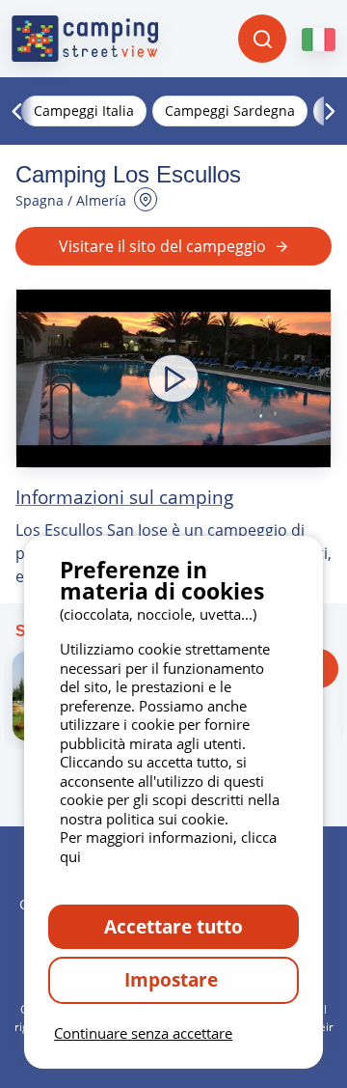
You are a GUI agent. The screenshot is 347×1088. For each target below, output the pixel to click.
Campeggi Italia (84, 110)
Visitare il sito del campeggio (162, 246)
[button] (173, 378)
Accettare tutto (173, 926)
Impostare (173, 979)
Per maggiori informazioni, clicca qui (168, 846)
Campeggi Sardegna (230, 110)
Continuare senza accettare (143, 1033)
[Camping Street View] (85, 38)
